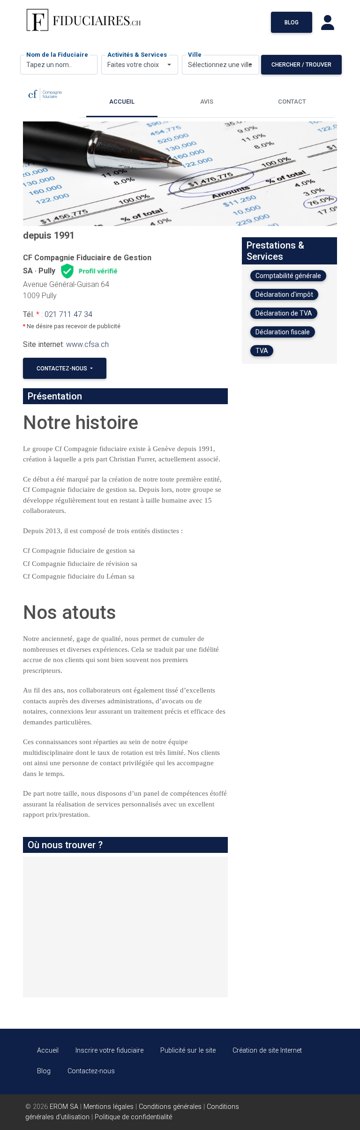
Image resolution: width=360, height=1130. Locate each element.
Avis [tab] (206, 101)
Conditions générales (170, 1107)
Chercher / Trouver (301, 64)
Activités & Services (137, 54)
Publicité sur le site (188, 1051)
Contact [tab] (292, 101)
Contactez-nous (63, 368)
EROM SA (64, 1107)
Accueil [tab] (122, 101)
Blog (292, 22)
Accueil (48, 1051)
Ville (195, 54)
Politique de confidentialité (133, 1117)
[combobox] (140, 65)
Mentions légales (108, 1107)
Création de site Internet (267, 1051)
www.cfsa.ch (87, 344)
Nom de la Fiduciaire (57, 54)
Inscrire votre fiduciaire (109, 1051)
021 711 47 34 (68, 314)
